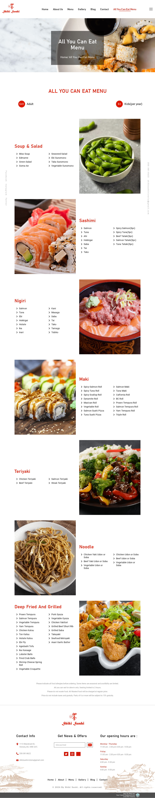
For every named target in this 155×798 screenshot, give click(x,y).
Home (45, 9)
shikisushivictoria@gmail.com (31, 760)
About (61, 780)
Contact (104, 9)
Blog (93, 9)
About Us (58, 9)
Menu (70, 9)
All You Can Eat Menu (124, 9)
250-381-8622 (148, 170)
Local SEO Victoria (129, 796)
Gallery (82, 9)
